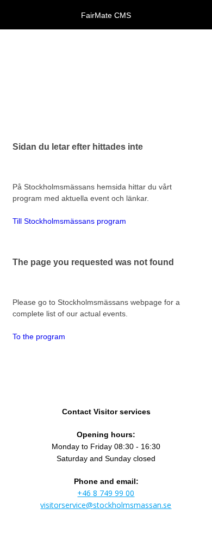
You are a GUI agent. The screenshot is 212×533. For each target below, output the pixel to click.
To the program (39, 336)
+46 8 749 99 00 (105, 493)
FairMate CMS (106, 15)
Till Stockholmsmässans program (69, 221)
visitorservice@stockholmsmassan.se (105, 505)
